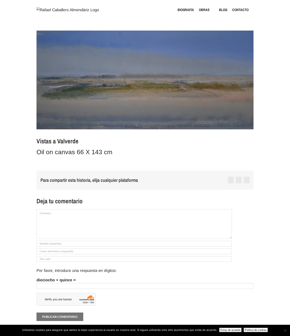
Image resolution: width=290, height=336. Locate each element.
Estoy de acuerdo (230, 330)
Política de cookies (256, 330)
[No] (285, 330)
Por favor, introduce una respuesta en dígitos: (76, 270)
